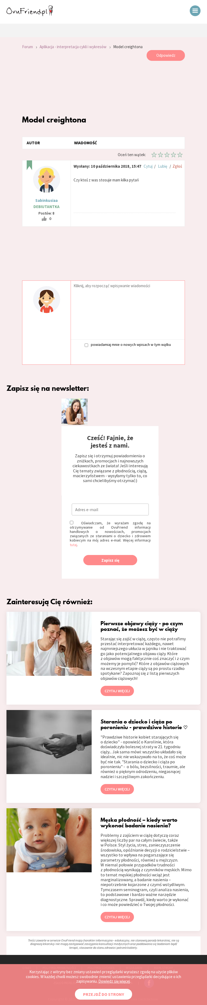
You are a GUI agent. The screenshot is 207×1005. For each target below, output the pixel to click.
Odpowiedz (165, 55)
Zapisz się (110, 560)
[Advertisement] (103, 87)
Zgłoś (177, 166)
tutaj (73, 544)
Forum (27, 46)
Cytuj (148, 166)
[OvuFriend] (29, 14)
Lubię (162, 166)
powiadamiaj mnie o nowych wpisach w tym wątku (131, 344)
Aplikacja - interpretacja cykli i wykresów (73, 46)
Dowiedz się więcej (114, 981)
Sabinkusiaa (46, 200)
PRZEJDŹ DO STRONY (103, 994)
